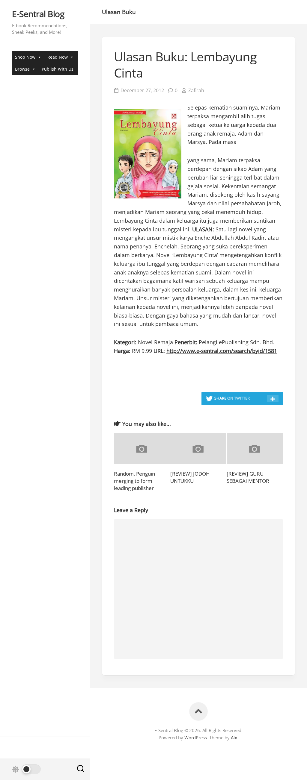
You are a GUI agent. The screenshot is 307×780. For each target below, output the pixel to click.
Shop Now (25, 57)
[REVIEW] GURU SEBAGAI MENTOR (248, 477)
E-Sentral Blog (38, 14)
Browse (22, 69)
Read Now (57, 57)
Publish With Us (57, 69)
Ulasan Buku (119, 12)
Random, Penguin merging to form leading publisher (134, 480)
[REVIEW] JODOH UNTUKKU (190, 477)
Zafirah (196, 90)
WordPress (195, 737)
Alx (234, 737)
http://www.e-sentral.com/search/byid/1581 (221, 350)
